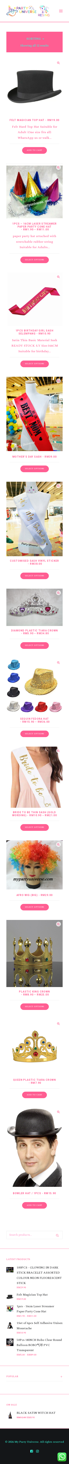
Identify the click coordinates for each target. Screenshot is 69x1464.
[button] (34, 150)
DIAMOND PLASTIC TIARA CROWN (34, 632)
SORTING (34, 39)
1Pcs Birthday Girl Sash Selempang (34, 332)
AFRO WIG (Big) (34, 895)
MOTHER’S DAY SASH (34, 456)
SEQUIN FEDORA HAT (35, 720)
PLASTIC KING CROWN (34, 993)
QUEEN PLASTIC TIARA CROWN (34, 1081)
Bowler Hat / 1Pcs (34, 1193)
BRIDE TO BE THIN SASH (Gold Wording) (34, 814)
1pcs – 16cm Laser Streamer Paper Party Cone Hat (34, 226)
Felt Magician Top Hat (34, 120)
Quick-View (58, 62)
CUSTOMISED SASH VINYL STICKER (34, 562)
